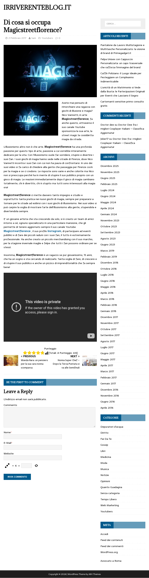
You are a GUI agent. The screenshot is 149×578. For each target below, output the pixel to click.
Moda (103, 463)
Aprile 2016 (106, 408)
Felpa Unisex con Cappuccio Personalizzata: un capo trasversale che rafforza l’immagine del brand (121, 63)
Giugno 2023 (107, 244)
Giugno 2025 (107, 178)
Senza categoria (110, 493)
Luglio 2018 (107, 275)
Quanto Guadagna (111, 487)
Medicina (105, 457)
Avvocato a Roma (110, 561)
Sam (33, 38)
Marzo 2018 (107, 299)
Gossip (104, 445)
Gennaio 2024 (108, 214)
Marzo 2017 (107, 371)
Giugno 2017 (107, 353)
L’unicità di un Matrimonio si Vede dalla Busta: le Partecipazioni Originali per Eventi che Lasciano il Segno (122, 91)
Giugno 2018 (107, 281)
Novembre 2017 (109, 323)
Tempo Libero (108, 499)
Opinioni (105, 481)
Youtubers (47, 38)
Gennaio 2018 (108, 311)
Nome (7, 432)
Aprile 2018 (106, 293)
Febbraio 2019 (108, 257)
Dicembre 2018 (109, 263)
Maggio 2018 (108, 287)
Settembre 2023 (110, 232)
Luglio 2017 (106, 347)
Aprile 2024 (107, 208)
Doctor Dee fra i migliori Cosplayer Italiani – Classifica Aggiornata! (122, 129)
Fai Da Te (106, 439)
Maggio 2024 (108, 202)
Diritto (104, 433)
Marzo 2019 (107, 251)
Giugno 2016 (107, 402)
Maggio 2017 (107, 359)
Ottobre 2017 (108, 329)
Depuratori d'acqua (111, 427)
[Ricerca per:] (123, 24)
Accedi (104, 534)
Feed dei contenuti (111, 540)
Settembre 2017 (110, 335)
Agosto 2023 (108, 239)
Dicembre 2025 (109, 166)
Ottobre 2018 (108, 269)
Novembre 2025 (109, 172)
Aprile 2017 (106, 365)
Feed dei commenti (111, 546)
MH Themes (95, 574)
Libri (102, 451)
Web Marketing (109, 505)
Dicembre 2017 (109, 317)
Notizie (104, 475)
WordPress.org (109, 552)
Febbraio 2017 (108, 377)
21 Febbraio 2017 (17, 38)
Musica (104, 469)
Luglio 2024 (107, 190)
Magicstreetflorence (17, 231)
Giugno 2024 (107, 196)
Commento (10, 405)
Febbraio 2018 (108, 305)
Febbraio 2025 (108, 184)
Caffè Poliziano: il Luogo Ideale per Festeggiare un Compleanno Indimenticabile (120, 77)
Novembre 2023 (109, 220)
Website (9, 453)
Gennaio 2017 (108, 383)
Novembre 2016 (109, 396)
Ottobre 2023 (108, 226)
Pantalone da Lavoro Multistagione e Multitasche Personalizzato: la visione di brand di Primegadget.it (122, 49)
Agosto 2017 (107, 341)
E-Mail (7, 443)
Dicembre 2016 (109, 390)
